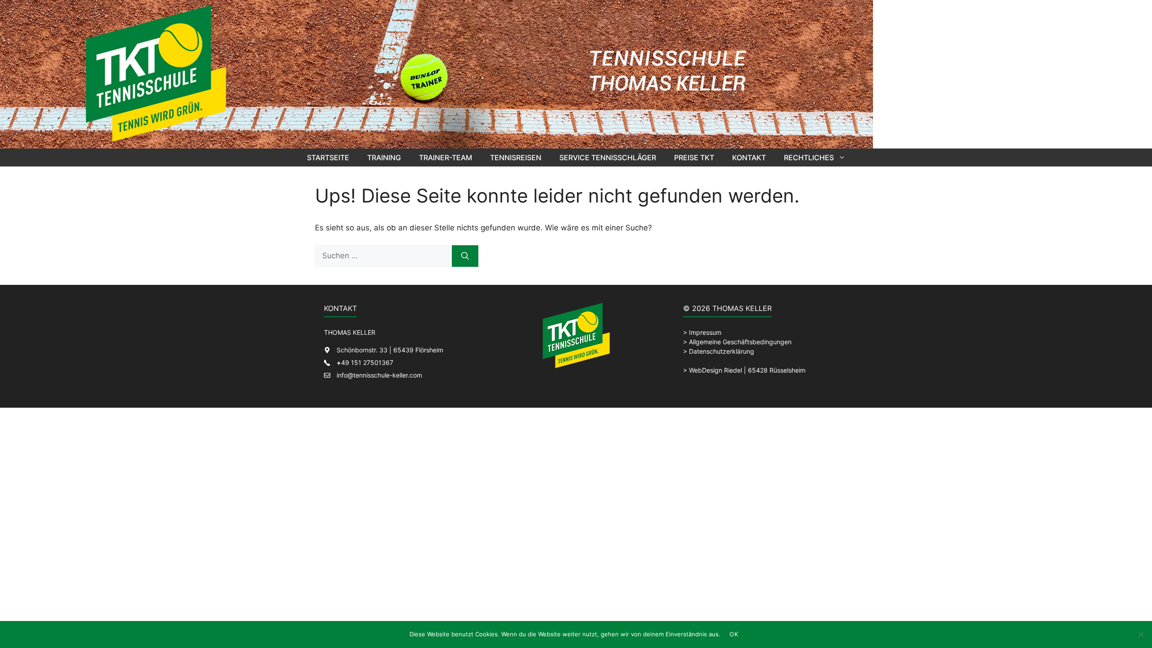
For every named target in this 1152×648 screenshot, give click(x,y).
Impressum (705, 332)
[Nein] (1140, 634)
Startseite (328, 157)
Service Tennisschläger (607, 157)
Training (384, 157)
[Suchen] (465, 256)
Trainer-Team (445, 157)
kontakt (749, 157)
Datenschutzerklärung (721, 351)
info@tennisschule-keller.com (379, 375)
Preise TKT (694, 157)
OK (733, 634)
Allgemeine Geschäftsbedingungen (740, 342)
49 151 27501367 (365, 362)
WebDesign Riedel (715, 370)
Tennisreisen (515, 157)
